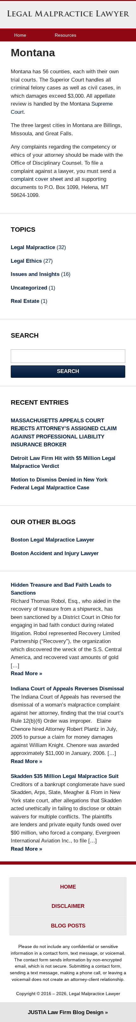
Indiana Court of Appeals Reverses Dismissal (67, 689)
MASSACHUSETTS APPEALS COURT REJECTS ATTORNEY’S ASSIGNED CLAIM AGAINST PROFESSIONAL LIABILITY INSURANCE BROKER (64, 433)
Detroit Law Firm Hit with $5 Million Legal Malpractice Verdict (63, 462)
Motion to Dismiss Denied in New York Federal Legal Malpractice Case (59, 484)
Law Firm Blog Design (65, 1012)
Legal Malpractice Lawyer (68, 14)
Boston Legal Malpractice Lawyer (52, 540)
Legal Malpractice (38, 247)
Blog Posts (68, 926)
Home (20, 35)
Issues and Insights (41, 274)
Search (68, 371)
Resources (65, 35)
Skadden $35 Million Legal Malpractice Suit (65, 776)
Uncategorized (33, 288)
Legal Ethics (32, 261)
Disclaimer (68, 906)
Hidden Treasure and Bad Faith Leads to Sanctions (61, 589)
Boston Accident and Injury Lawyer (55, 553)
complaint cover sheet (37, 179)
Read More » (26, 673)
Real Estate (29, 301)
